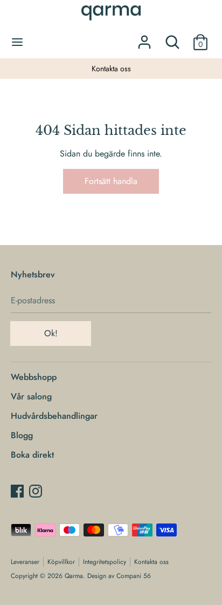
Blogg (22, 435)
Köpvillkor (61, 562)
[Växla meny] (17, 42)
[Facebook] (17, 491)
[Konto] (144, 38)
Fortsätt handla (111, 181)
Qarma (74, 576)
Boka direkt (32, 454)
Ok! (51, 333)
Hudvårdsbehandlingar (54, 416)
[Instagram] (35, 491)
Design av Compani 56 (119, 576)
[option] (111, 68)
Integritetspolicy (104, 562)
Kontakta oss (111, 68)
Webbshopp (34, 377)
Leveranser (25, 562)
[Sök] (172, 38)
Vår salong (31, 396)
